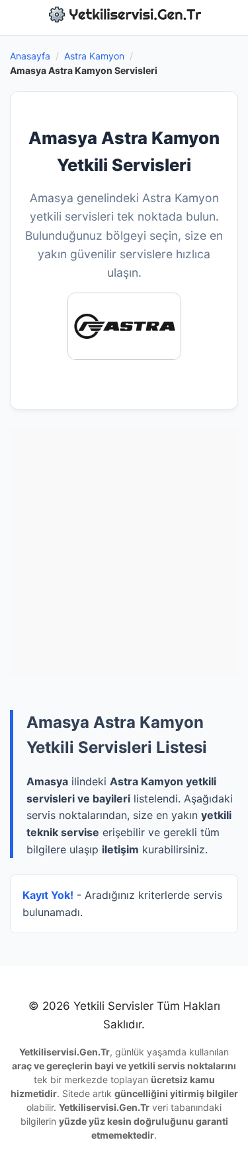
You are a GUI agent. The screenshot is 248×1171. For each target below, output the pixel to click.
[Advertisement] (124, 553)
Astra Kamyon (94, 55)
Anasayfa (30, 55)
